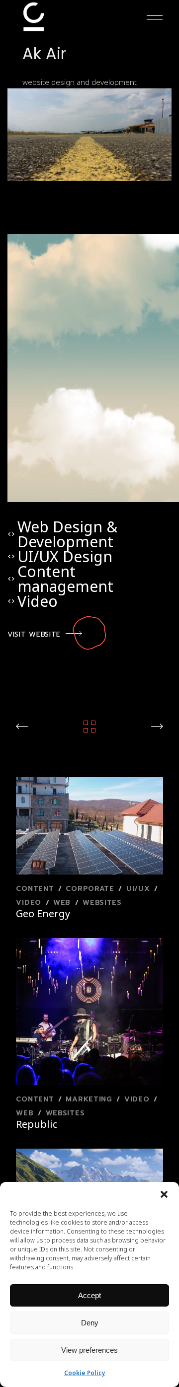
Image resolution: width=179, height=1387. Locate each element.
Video (30, 902)
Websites (102, 902)
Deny (89, 1322)
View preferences (89, 1350)
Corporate (91, 888)
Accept (89, 1295)
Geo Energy (43, 913)
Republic (36, 1124)
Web (63, 902)
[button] (164, 1194)
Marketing (90, 1099)
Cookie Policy (84, 1373)
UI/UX (139, 888)
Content (36, 888)
